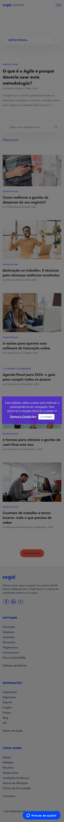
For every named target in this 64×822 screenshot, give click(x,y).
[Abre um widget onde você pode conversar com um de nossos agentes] (41, 815)
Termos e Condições (23, 416)
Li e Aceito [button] (46, 416)
